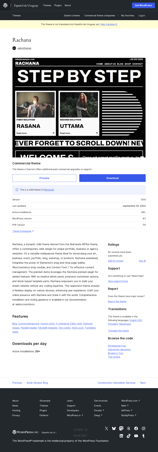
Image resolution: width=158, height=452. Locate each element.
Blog (14, 323)
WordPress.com (130, 400)
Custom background (28, 323)
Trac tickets (114, 357)
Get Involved (100, 400)
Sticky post (77, 327)
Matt (125, 405)
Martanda (49, 189)
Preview (44, 178)
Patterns (44, 415)
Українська (125, 324)
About (15, 400)
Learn (70, 400)
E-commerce (62, 323)
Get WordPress (143, 5)
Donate (99, 410)
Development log (117, 345)
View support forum (118, 281)
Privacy (16, 415)
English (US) (136, 320)
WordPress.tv (75, 415)
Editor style (76, 323)
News (15, 405)
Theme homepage (21, 231)
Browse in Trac (115, 353)
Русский (112, 324)
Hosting (16, 410)
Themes (16, 15)
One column (64, 327)
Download (112, 178)
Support (71, 405)
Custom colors (47, 323)
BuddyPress (128, 415)
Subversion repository (119, 349)
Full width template (47, 327)
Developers (73, 410)
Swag (98, 415)
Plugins (43, 410)
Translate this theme (118, 330)
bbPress (127, 410)
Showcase (45, 400)
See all (142, 260)
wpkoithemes (24, 48)
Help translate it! (108, 24)
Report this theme (117, 301)
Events (97, 405)
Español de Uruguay (51, 432)
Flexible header (29, 327)
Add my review (115, 260)
